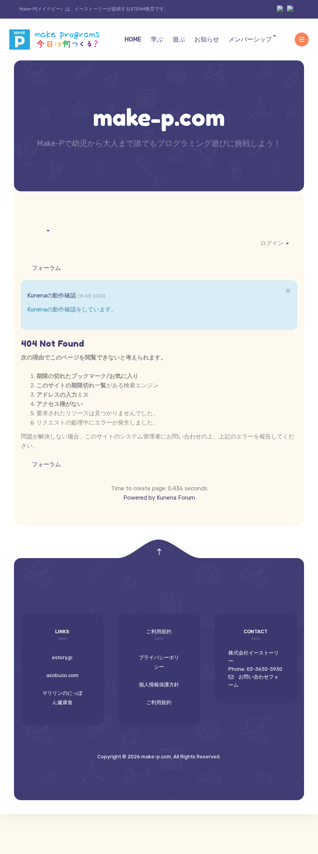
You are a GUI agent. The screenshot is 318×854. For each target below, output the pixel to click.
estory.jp (62, 657)
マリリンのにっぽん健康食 (62, 697)
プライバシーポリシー (159, 662)
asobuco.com (62, 675)
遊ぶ (179, 39)
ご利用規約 (158, 702)
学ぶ (157, 39)
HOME (133, 39)
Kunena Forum (176, 497)
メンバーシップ (250, 39)
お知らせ (206, 39)
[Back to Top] (159, 552)
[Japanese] (282, 9)
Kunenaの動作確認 (52, 295)
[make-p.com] (57, 39)
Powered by (139, 497)
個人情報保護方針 (159, 684)
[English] (293, 9)
